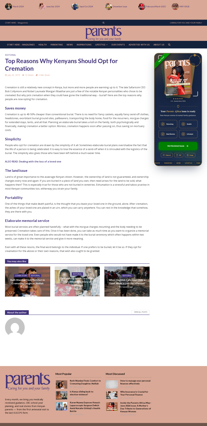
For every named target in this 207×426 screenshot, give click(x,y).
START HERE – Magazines (16, 22)
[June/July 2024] (41, 6)
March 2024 (18, 6)
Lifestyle (100, 44)
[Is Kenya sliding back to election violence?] (61, 395)
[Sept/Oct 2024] (75, 6)
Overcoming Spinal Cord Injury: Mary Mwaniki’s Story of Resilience (77, 282)
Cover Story (21, 275)
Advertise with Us (139, 44)
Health (42, 44)
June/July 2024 (53, 6)
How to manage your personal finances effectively (135, 382)
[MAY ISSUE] (175, 6)
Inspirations (84, 44)
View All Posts (140, 312)
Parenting (57, 44)
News (70, 44)
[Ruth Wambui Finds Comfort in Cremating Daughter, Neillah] (61, 384)
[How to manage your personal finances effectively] (112, 384)
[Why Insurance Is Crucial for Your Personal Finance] (111, 394)
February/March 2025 (156, 6)
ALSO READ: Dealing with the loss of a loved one (33, 161)
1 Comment (128, 386)
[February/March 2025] (141, 6)
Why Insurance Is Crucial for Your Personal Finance (134, 393)
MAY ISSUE (184, 6)
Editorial (10, 54)
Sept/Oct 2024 (86, 6)
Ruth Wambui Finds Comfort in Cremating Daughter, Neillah (27, 281)
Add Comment (129, 414)
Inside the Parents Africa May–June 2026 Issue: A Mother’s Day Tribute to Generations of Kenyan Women (135, 407)
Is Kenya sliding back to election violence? (81, 393)
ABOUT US (159, 44)
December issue (120, 6)
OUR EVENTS (118, 44)
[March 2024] (8, 6)
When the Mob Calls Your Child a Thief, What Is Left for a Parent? (127, 281)
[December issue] (108, 6)
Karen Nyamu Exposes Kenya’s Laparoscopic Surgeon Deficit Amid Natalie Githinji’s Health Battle (85, 406)
